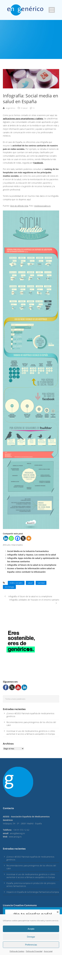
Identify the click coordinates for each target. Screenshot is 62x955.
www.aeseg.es (15, 836)
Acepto (31, 929)
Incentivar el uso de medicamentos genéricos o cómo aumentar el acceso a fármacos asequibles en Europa (30, 732)
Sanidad (41, 582)
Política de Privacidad (34, 951)
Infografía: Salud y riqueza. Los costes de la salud (31, 554)
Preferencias (31, 944)
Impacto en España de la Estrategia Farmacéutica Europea (32, 892)
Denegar (31, 936)
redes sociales (16, 582)
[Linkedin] (5, 538)
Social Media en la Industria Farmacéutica (28, 551)
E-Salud (24, 108)
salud (30, 582)
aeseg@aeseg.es (17, 833)
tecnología (9, 586)
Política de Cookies (17, 951)
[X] (23, 538)
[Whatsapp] (11, 538)
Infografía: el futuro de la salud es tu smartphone (31, 565)
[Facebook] (17, 538)
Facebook (38, 162)
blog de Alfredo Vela (19, 205)
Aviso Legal (48, 951)
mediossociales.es (42, 205)
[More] (28, 538)
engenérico (10, 108)
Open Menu (52, 10)
